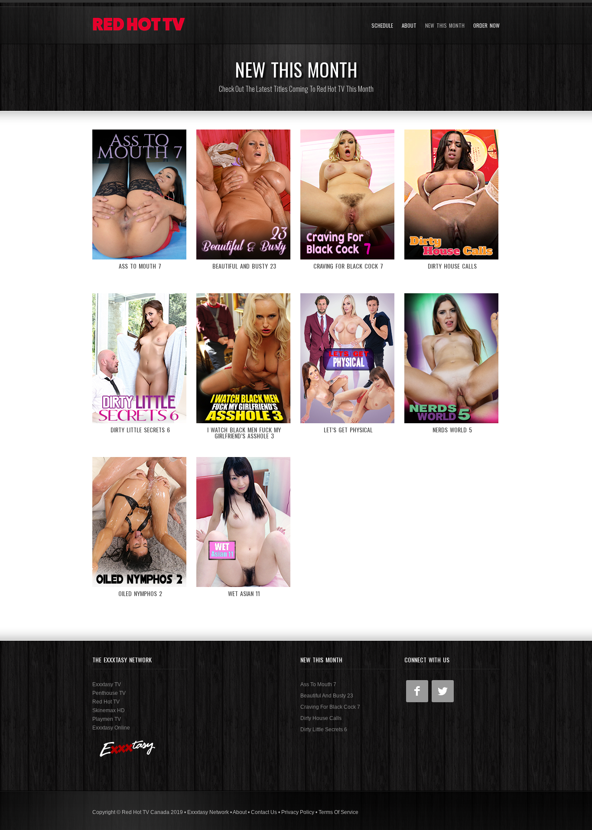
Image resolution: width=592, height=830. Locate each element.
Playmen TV (106, 719)
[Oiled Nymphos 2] (140, 522)
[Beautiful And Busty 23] (244, 194)
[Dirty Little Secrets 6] (140, 358)
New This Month (445, 25)
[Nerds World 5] (452, 358)
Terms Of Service (338, 812)
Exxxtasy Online (111, 728)
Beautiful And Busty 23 (326, 696)
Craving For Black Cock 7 (330, 707)
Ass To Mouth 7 (318, 684)
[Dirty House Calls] (452, 194)
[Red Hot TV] (140, 25)
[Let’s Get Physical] (348, 358)
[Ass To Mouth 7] (140, 194)
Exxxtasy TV (106, 684)
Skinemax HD (108, 710)
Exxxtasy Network (208, 812)
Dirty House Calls (321, 718)
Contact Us (264, 812)
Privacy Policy (297, 812)
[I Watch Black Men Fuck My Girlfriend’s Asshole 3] (244, 358)
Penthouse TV (109, 693)
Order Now (486, 25)
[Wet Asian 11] (244, 522)
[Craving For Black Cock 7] (348, 194)
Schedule (382, 25)
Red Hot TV (106, 702)
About (409, 25)
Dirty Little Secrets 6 (323, 729)
